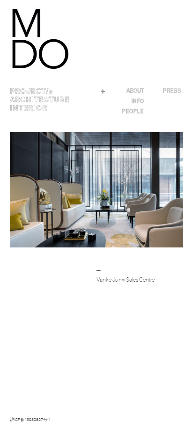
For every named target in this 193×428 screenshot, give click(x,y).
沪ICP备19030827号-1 (30, 419)
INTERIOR (28, 108)
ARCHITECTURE (39, 99)
